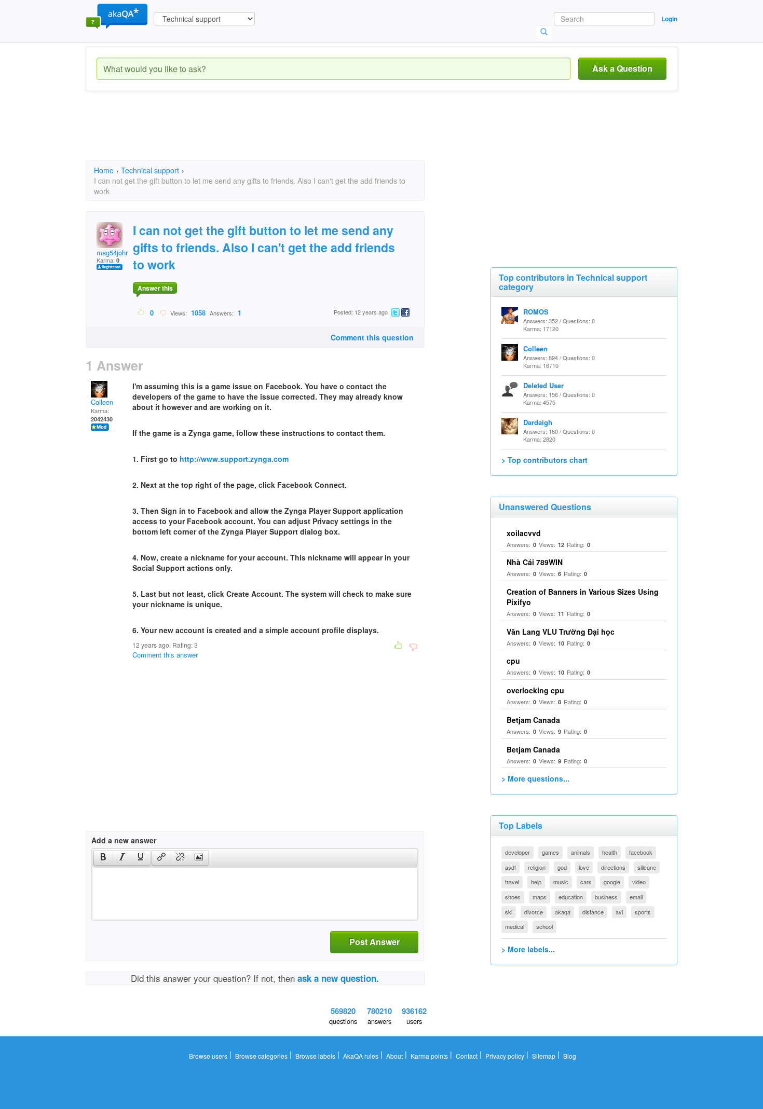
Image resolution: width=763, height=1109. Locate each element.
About (394, 1055)
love (584, 867)
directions (613, 867)
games (550, 852)
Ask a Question (622, 68)
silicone (646, 867)
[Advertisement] (275, 135)
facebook (640, 852)
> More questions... (535, 778)
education (570, 897)
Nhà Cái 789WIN (535, 562)
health (609, 852)
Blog (569, 1055)
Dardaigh (537, 422)
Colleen (102, 402)
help (536, 882)
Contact (467, 1055)
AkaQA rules (360, 1055)
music (560, 882)
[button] (103, 858)
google (612, 882)
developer (517, 852)
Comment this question (372, 337)
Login (669, 18)
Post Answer (374, 942)
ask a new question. (338, 978)
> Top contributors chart (544, 460)
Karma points (429, 1055)
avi (619, 912)
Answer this (155, 288)
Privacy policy (504, 1055)
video (639, 882)
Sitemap (543, 1055)
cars (586, 882)
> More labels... (528, 949)
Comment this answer (165, 655)
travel (512, 882)
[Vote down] (162, 312)
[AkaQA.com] (117, 16)
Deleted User (543, 385)
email (636, 897)
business (606, 897)
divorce (533, 912)
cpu (513, 660)
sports (643, 912)
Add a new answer (123, 840)
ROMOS (536, 312)
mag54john (113, 252)
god (562, 867)
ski (508, 912)
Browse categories (261, 1055)
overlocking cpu (535, 690)
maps (540, 897)
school (544, 926)
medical (514, 926)
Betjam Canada (533, 720)
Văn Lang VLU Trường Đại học (561, 631)
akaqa (562, 912)
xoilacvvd (524, 533)
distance (593, 912)
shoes (513, 897)
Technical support (150, 170)
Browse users (208, 1055)
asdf (510, 867)
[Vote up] (141, 312)
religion (537, 867)
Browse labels (315, 1055)
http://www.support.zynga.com (234, 459)
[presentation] (103, 858)
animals (580, 852)
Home (104, 170)
